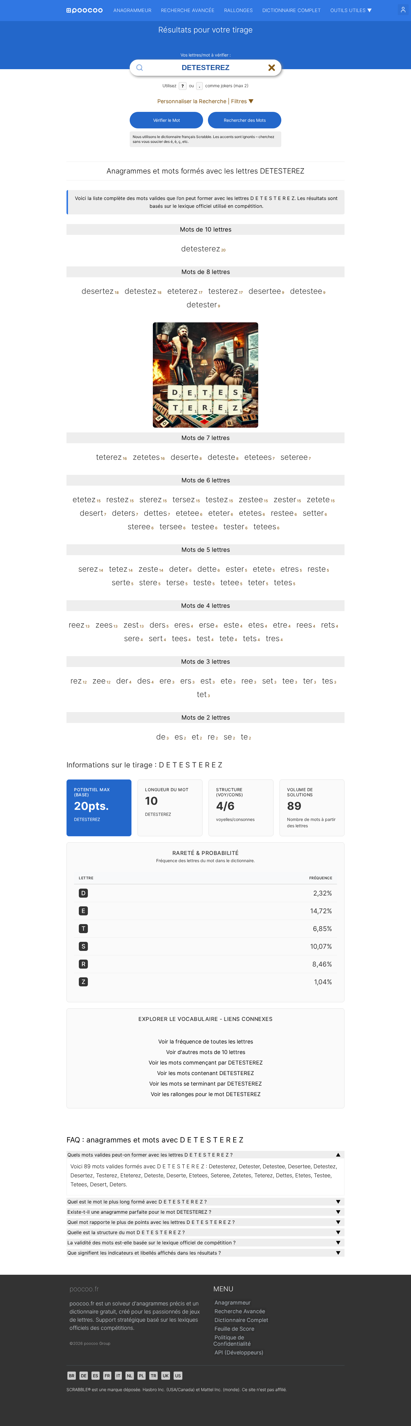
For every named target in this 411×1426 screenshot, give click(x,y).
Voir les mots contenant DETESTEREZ (205, 1073)
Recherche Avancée (188, 10)
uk (165, 1375)
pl (141, 1375)
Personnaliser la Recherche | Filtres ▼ (205, 101)
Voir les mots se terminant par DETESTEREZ (205, 1083)
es (95, 1375)
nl (129, 1375)
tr (153, 1375)
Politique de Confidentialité (232, 1340)
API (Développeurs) (239, 1352)
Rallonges (238, 10)
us (178, 1375)
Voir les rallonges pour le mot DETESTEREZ (206, 1094)
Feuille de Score (234, 1329)
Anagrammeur (132, 10)
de (83, 1375)
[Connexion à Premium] (403, 9)
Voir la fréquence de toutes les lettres (205, 1041)
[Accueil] (84, 10)
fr (107, 1375)
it (118, 1375)
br (71, 1375)
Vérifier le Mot (166, 120)
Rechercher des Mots (245, 120)
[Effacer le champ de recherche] (271, 68)
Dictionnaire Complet (291, 10)
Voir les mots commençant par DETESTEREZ (206, 1062)
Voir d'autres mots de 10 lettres (205, 1052)
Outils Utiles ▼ (351, 10)
